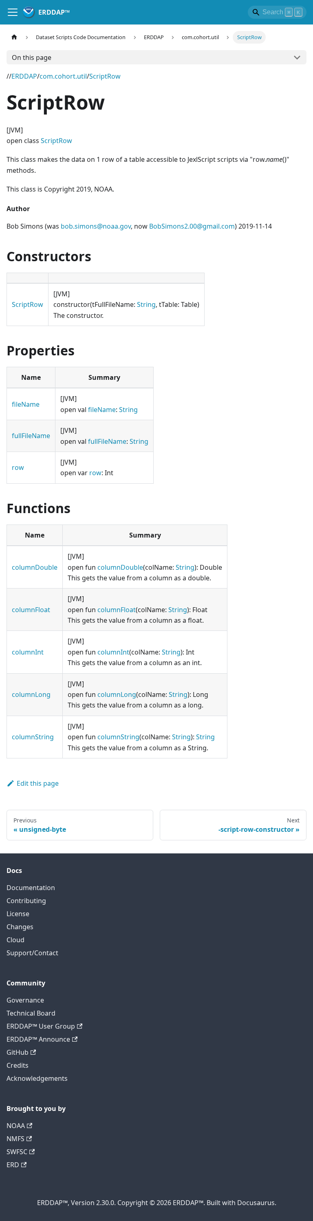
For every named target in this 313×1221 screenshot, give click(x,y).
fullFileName (31, 435)
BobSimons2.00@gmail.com (192, 226)
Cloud (15, 939)
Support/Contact (32, 952)
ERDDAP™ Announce (38, 1039)
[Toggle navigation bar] (13, 12)
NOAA (16, 1125)
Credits (18, 1065)
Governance (25, 1000)
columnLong (31, 694)
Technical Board (31, 1013)
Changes (20, 926)
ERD (13, 1164)
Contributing (26, 900)
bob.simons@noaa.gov (96, 226)
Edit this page (38, 783)
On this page (31, 57)
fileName (26, 404)
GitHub (18, 1052)
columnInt (28, 652)
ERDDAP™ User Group (41, 1026)
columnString (33, 736)
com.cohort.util (63, 76)
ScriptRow (105, 76)
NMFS (15, 1138)
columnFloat (31, 609)
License (18, 913)
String (146, 304)
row (18, 467)
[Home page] (14, 37)
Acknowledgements (37, 1078)
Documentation (31, 887)
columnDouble (34, 567)
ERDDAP (24, 76)
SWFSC (17, 1151)
